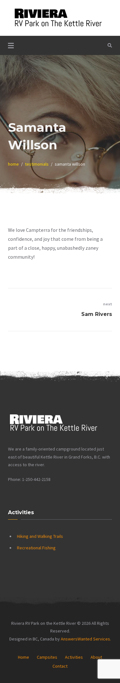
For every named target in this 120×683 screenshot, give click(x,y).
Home (23, 657)
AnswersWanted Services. (86, 639)
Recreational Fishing (36, 548)
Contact (60, 666)
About (96, 657)
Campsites (47, 657)
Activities (74, 657)
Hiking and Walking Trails (40, 536)
